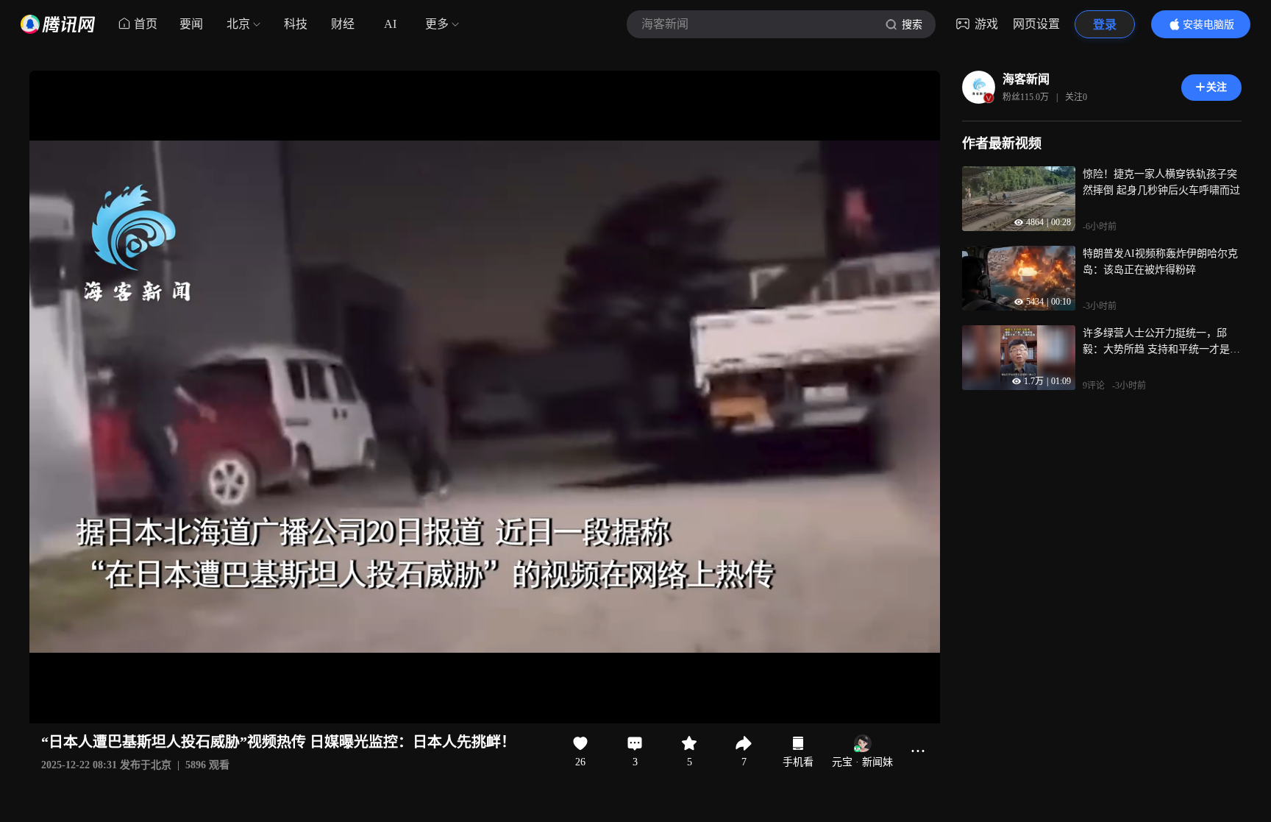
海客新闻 (1026, 79)
